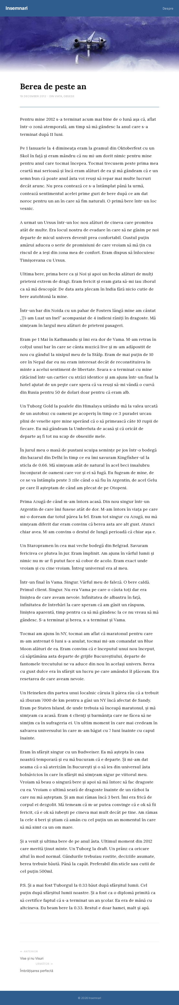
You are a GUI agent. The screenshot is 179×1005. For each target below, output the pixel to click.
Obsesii (69, 96)
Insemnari (17, 8)
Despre (168, 8)
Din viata (55, 96)
